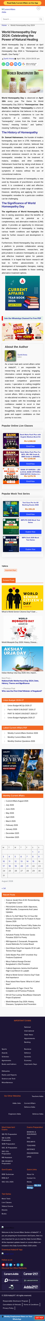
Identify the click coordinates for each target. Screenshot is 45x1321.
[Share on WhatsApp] (3, 64)
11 (9, 861)
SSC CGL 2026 (7, 1182)
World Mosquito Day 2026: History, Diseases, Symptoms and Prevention (21, 1003)
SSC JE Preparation (9, 1148)
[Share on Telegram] (7, 64)
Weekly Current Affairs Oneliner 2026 (23, 733)
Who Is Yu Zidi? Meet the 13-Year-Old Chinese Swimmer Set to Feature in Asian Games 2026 (23, 918)
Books (4, 1214)
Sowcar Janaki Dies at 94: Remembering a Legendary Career (22, 901)
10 (4, 861)
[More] (38, 8)
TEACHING (31, 1145)
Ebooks (5, 1210)
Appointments (29, 1038)
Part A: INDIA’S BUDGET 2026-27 (22, 710)
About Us (30, 1174)
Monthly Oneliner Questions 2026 (21, 741)
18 (10, 866)
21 (27, 866)
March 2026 (11, 821)
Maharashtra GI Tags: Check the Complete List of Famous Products (20, 989)
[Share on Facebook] (15, 64)
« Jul (4, 888)
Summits (27, 1057)
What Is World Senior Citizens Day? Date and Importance (23, 976)
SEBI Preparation (8, 1144)
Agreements (6, 1060)
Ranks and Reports (9, 1075)
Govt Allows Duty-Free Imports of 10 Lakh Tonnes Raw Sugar (23, 949)
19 (16, 866)
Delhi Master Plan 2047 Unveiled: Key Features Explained (21, 956)
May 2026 (10, 813)
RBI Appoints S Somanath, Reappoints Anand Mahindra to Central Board (22, 942)
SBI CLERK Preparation (6, 1139)
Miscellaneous (7, 1082)
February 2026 (12, 825)
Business (27, 1049)
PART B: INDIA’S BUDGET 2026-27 (22, 714)
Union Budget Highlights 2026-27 (21, 718)
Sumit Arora (9, 58)
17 (4, 866)
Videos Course (7, 1206)
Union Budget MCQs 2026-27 (20, 706)
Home (4, 25)
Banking (27, 1042)
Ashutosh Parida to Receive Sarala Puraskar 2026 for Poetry (20, 936)
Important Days (10, 570)
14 (27, 861)
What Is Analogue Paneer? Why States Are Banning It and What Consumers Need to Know (23, 928)
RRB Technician (8, 1174)
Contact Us (31, 1178)
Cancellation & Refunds (12, 1304)
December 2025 (12, 833)
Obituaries (6, 1071)
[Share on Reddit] (11, 64)
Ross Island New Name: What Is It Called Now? (23, 983)
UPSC (29, 1157)
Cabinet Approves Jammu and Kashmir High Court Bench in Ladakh (22, 969)
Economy (27, 1060)
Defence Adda (29, 1107)
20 (22, 866)
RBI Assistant (7, 1157)
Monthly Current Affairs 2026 (19, 737)
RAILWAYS (31, 1142)
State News (28, 1035)
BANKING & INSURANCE (32, 1133)
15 (33, 861)
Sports (4, 1049)
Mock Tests (6, 1199)
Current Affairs (29, 1103)
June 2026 (10, 809)
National (27, 1027)
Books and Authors (9, 1064)
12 (16, 861)
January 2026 (11, 829)
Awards (5, 1053)
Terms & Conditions (31, 1304)
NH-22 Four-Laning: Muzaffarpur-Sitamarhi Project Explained (23, 996)
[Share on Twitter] (19, 64)
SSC (28, 1138)
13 (21, 861)
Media (29, 1182)
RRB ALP (5, 1178)
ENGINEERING (33, 1153)
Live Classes (7, 1202)
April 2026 (10, 817)
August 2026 (17, 801)
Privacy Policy (8, 1308)
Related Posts (8, 580)
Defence (27, 1053)
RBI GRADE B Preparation (7, 1162)
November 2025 (12, 837)
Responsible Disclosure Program (15, 1301)
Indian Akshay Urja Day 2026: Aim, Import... (19, 673)
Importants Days (30, 1064)
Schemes (5, 1057)
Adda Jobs (17, 1103)
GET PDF (39, 1318)
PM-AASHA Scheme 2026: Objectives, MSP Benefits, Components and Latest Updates (22, 909)
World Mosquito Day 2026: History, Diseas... (20, 642)
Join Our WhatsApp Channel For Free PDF (22, 318)
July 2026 (10, 805)
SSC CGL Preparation (6, 1152)
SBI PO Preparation (9, 1134)
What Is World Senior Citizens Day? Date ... (19, 612)
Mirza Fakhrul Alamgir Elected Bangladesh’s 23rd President (18, 963)
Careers (34, 1186)
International (29, 1031)
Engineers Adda (15, 1114)
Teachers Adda (37, 1096)
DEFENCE (31, 1149)
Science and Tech (8, 1079)
